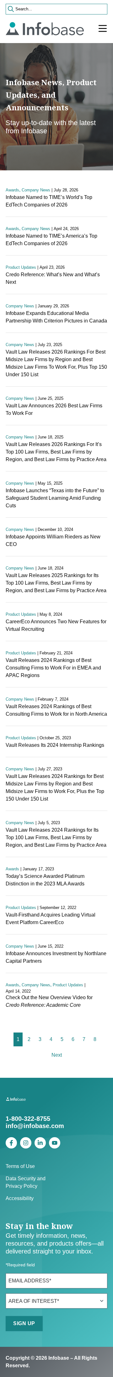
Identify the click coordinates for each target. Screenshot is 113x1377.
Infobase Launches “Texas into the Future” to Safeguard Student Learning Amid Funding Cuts (55, 498)
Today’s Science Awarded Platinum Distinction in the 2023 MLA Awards (45, 879)
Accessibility (20, 1198)
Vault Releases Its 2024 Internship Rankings (55, 745)
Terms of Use (20, 1166)
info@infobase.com (35, 1125)
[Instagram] (25, 1142)
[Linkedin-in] (40, 1142)
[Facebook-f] (11, 1142)
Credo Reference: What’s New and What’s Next (53, 278)
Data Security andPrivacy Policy (26, 1182)
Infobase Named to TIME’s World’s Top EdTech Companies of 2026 (49, 201)
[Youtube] (54, 1142)
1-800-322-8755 (28, 1118)
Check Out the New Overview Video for (49, 1001)
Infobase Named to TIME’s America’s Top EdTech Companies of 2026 (51, 239)
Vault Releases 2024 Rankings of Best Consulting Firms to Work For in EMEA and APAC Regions (53, 668)
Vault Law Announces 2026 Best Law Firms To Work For (54, 409)
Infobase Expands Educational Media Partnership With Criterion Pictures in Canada (56, 317)
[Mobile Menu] (102, 28)
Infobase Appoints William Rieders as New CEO (53, 540)
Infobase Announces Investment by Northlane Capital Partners (56, 957)
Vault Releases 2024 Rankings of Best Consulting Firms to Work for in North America (56, 710)
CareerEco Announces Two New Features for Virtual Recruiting (56, 625)
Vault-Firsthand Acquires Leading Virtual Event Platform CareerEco (50, 918)
